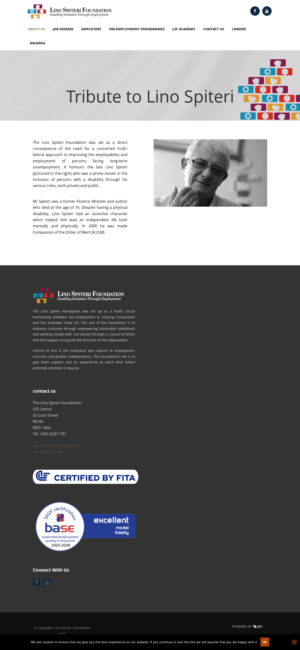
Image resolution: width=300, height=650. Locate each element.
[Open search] (269, 28)
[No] (294, 642)
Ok (265, 642)
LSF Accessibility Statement (56, 445)
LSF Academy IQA (48, 451)
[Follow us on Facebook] (255, 11)
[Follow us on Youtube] (267, 11)
